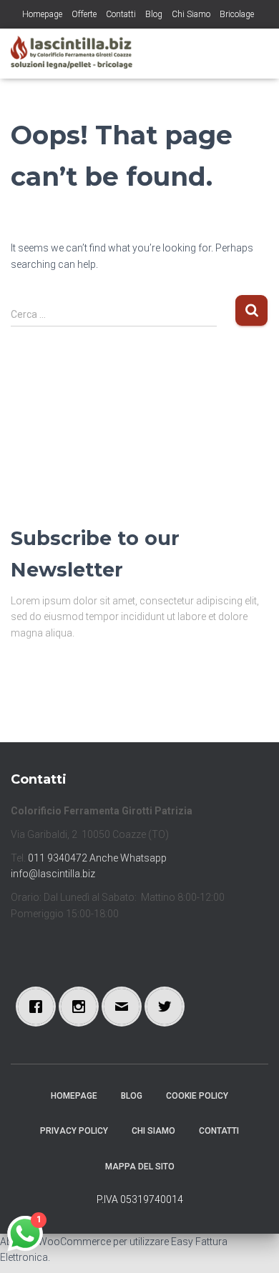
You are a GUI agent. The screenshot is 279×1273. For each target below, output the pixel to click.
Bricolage (237, 14)
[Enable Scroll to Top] (250, 1244)
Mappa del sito (140, 1167)
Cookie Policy (197, 1096)
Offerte (84, 14)
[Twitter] (168, 1006)
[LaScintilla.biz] (77, 53)
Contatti (121, 14)
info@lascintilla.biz (53, 873)
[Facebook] (39, 1006)
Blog (153, 14)
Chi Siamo (191, 14)
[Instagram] (82, 1006)
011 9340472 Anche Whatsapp (97, 858)
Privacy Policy (74, 1131)
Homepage (42, 14)
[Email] (125, 1006)
